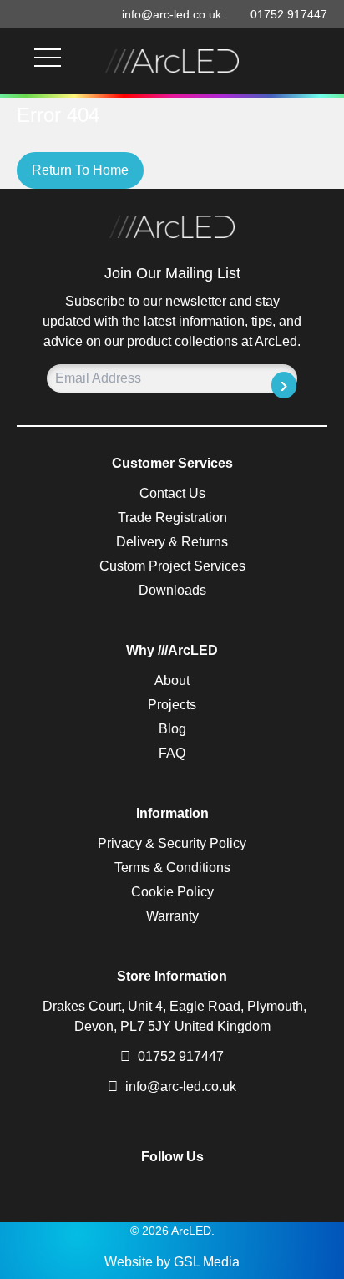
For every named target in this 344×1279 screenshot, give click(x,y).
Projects (172, 705)
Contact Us (172, 493)
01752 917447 (179, 1056)
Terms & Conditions (172, 867)
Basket (302, 61)
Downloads (172, 590)
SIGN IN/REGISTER (322, 61)
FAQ (172, 753)
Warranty (172, 916)
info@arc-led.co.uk (180, 1086)
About (172, 680)
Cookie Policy (172, 892)
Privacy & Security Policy (172, 843)
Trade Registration (172, 517)
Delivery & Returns (172, 542)
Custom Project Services (172, 566)
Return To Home (80, 170)
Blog (172, 729)
